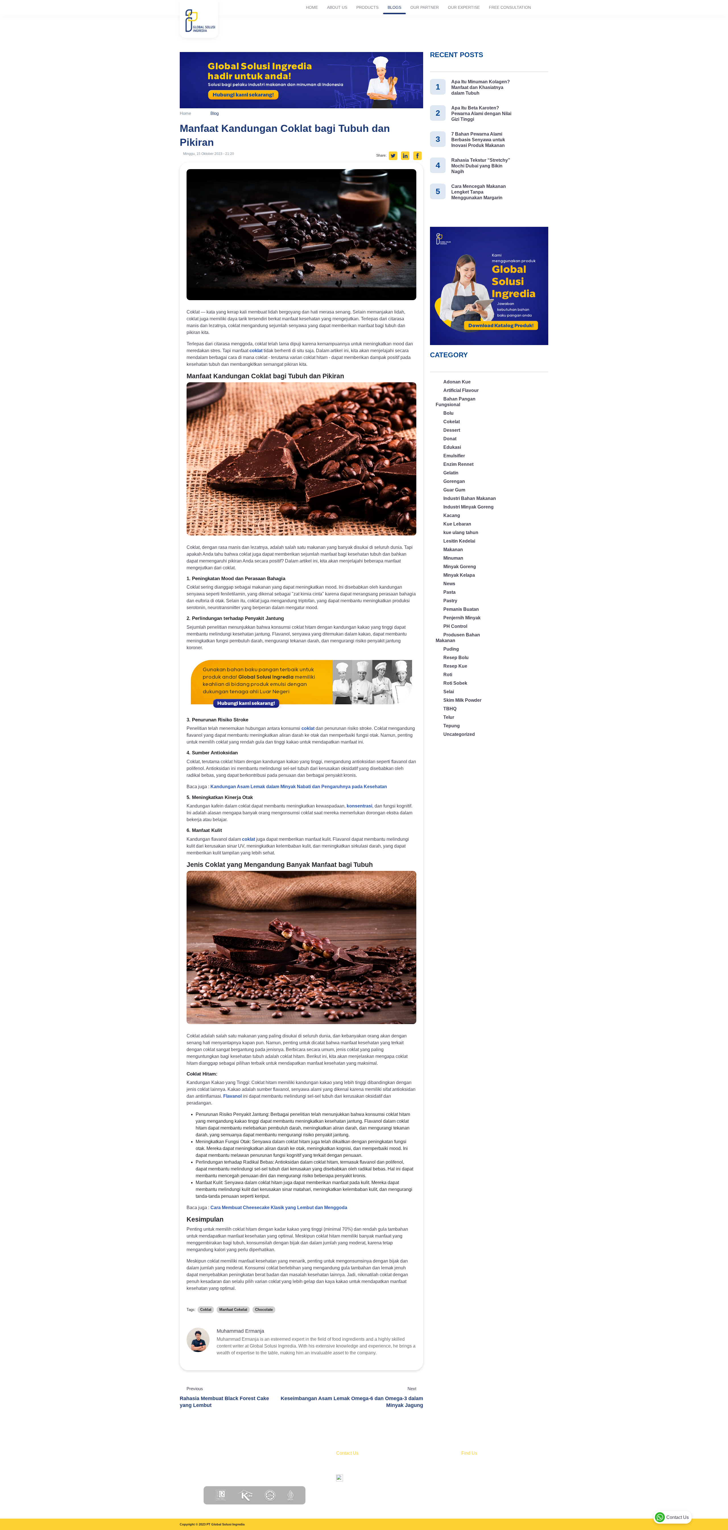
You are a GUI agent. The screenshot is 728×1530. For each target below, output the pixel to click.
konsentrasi (359, 806)
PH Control (455, 626)
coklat (255, 350)
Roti (447, 674)
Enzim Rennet (458, 464)
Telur (448, 717)
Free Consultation (510, 7)
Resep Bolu (456, 657)
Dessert (451, 430)
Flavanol (232, 1096)
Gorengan (454, 481)
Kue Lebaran (457, 524)
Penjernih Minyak (462, 617)
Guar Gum (454, 489)
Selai (448, 691)
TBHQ (449, 708)
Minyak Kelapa (459, 575)
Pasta (449, 592)
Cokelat (451, 421)
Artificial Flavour (461, 390)
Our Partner (424, 7)
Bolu (448, 413)
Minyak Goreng (459, 566)
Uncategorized (459, 734)
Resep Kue (455, 666)
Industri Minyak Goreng (468, 507)
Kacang (451, 515)
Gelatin (450, 472)
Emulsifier (454, 455)
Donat (449, 438)
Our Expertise (464, 7)
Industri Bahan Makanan (469, 498)
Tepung (451, 725)
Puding (451, 649)
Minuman (453, 558)
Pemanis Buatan (461, 609)
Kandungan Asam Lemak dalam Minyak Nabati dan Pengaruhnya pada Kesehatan (298, 786)
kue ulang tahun (460, 532)
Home (312, 7)
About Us (337, 7)
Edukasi (452, 447)
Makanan (453, 549)
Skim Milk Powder (462, 700)
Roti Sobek (455, 683)
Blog (214, 113)
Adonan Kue (457, 381)
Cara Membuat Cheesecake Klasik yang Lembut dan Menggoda (278, 1207)
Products (367, 7)
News (449, 583)
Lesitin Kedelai (459, 541)
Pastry (450, 600)
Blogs (394, 7)
